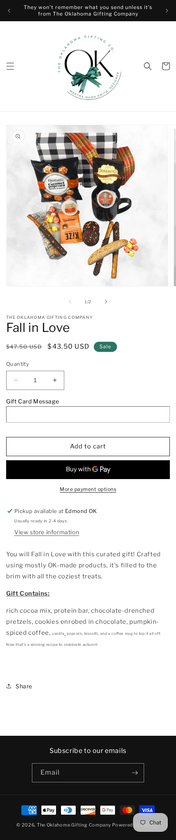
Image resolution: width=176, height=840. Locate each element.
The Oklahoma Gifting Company (74, 825)
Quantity (17, 364)
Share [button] (24, 686)
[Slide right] (106, 302)
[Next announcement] (167, 11)
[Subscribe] (135, 772)
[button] (10, 66)
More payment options (88, 489)
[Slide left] (70, 302)
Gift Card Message (32, 401)
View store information (46, 532)
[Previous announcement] (9, 11)
